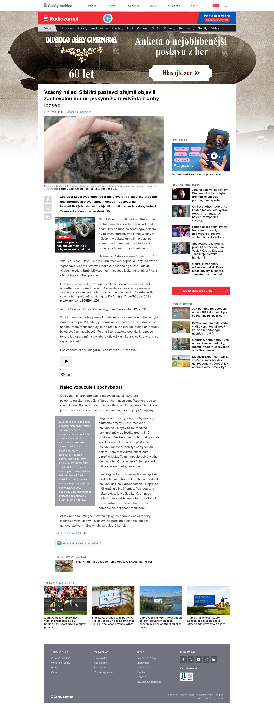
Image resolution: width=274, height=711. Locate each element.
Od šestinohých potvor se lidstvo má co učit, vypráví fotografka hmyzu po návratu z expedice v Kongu (210, 213)
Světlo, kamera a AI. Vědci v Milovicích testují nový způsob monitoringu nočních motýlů (210, 328)
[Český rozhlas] (58, 5)
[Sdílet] (69, 375)
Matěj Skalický (72, 533)
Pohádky (179, 154)
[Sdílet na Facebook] (48, 199)
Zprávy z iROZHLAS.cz (60, 583)
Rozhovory (186, 28)
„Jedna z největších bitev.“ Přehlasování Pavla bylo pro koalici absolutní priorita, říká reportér (210, 195)
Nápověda (143, 662)
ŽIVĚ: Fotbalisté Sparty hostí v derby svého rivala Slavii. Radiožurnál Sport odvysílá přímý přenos (64, 622)
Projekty (169, 28)
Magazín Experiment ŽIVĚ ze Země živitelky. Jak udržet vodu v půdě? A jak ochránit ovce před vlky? (210, 362)
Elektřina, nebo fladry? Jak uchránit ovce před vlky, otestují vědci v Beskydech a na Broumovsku (210, 345)
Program (111, 5)
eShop (54, 672)
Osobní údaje (187, 694)
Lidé (130, 28)
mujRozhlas (133, 5)
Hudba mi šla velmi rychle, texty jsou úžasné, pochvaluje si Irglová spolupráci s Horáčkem (210, 232)
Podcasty (99, 667)
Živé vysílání (181, 160)
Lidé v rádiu (144, 667)
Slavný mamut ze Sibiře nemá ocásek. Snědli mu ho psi (114, 561)
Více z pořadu (182, 304)
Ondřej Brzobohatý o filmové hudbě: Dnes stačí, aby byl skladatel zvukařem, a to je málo (208, 269)
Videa (215, 28)
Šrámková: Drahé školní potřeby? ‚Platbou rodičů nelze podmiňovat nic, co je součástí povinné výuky (113, 621)
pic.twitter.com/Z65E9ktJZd (79, 300)
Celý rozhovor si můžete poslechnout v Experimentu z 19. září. (75, 496)
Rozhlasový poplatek (149, 681)
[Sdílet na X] (48, 208)
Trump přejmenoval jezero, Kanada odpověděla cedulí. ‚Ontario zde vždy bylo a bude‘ (206, 621)
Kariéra (141, 672)
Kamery (142, 28)
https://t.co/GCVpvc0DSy (133, 296)
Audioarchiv (99, 28)
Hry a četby (180, 149)
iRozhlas (92, 5)
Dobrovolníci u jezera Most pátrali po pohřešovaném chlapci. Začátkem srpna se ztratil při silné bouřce (161, 622)
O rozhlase (174, 5)
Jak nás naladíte (146, 658)
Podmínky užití (205, 694)
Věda (47, 28)
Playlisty (117, 28)
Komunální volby (60, 662)
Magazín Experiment (79, 112)
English (219, 694)
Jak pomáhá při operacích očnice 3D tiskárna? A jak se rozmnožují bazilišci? (210, 312)
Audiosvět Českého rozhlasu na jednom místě (196, 174)
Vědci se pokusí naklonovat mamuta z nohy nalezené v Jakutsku (74, 246)
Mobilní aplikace (103, 672)
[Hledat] (225, 5)
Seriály (202, 28)
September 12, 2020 (131, 309)
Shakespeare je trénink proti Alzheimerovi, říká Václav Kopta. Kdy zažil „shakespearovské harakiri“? (208, 250)
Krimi (194, 149)
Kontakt (141, 677)
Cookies (172, 694)
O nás (156, 28)
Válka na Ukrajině (60, 658)
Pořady (82, 28)
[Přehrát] (66, 361)
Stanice (154, 5)
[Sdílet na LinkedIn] (48, 216)
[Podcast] (63, 375)
